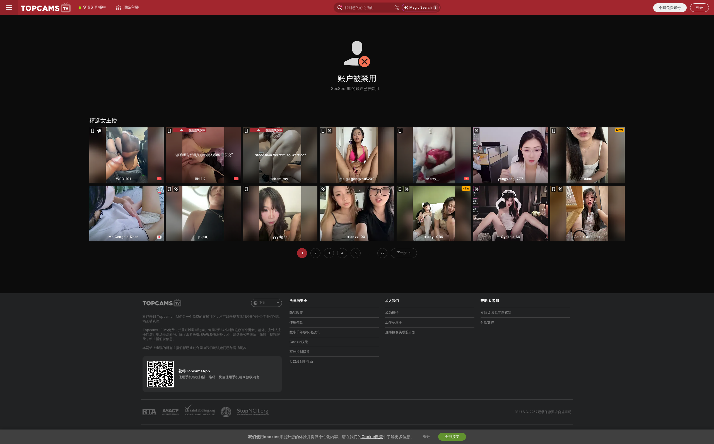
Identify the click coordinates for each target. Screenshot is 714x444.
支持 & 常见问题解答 (496, 313)
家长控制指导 (300, 352)
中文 (262, 303)
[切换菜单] (9, 7)
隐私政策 (296, 313)
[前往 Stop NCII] (253, 412)
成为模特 (392, 313)
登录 (699, 8)
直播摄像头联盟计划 (400, 332)
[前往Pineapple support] (226, 412)
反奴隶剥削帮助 (301, 361)
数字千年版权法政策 (305, 332)
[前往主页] (46, 7)
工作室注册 (393, 322)
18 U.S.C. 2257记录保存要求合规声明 (543, 412)
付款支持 (487, 322)
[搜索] (397, 7)
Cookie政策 (299, 342)
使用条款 (296, 322)
